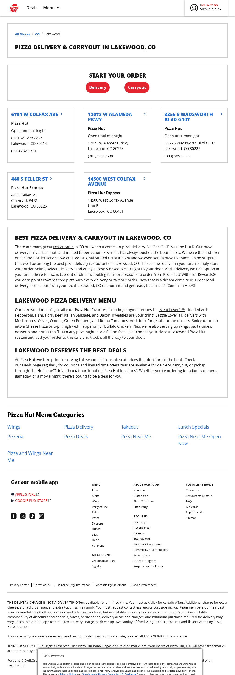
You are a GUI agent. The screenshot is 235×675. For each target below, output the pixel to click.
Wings (13, 427)
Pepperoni (89, 326)
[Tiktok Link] (34, 516)
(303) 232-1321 (23, 150)
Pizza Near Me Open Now (199, 440)
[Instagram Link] (43, 516)
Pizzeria (15, 436)
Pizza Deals (76, 436)
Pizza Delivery (78, 427)
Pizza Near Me (136, 436)
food (31, 257)
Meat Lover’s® (172, 309)
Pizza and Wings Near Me (30, 456)
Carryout (137, 87)
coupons (71, 365)
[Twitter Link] (24, 516)
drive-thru (65, 370)
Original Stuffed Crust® (100, 257)
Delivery (97, 87)
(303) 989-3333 (177, 156)
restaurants (63, 246)
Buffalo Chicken (117, 326)
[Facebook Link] (15, 516)
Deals (32, 7)
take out (41, 285)
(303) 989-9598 (100, 156)
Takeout (129, 427)
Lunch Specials (193, 427)
